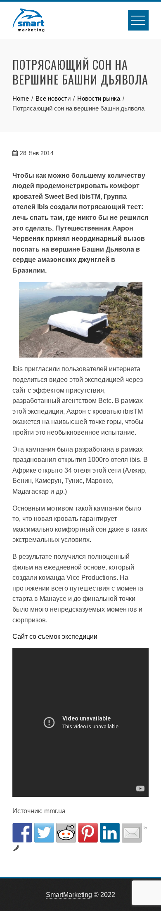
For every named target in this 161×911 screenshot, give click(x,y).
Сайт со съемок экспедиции (54, 636)
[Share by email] (132, 833)
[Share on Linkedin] (110, 833)
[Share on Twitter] (44, 833)
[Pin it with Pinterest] (88, 833)
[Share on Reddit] (66, 833)
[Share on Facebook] (22, 833)
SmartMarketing (69, 894)
